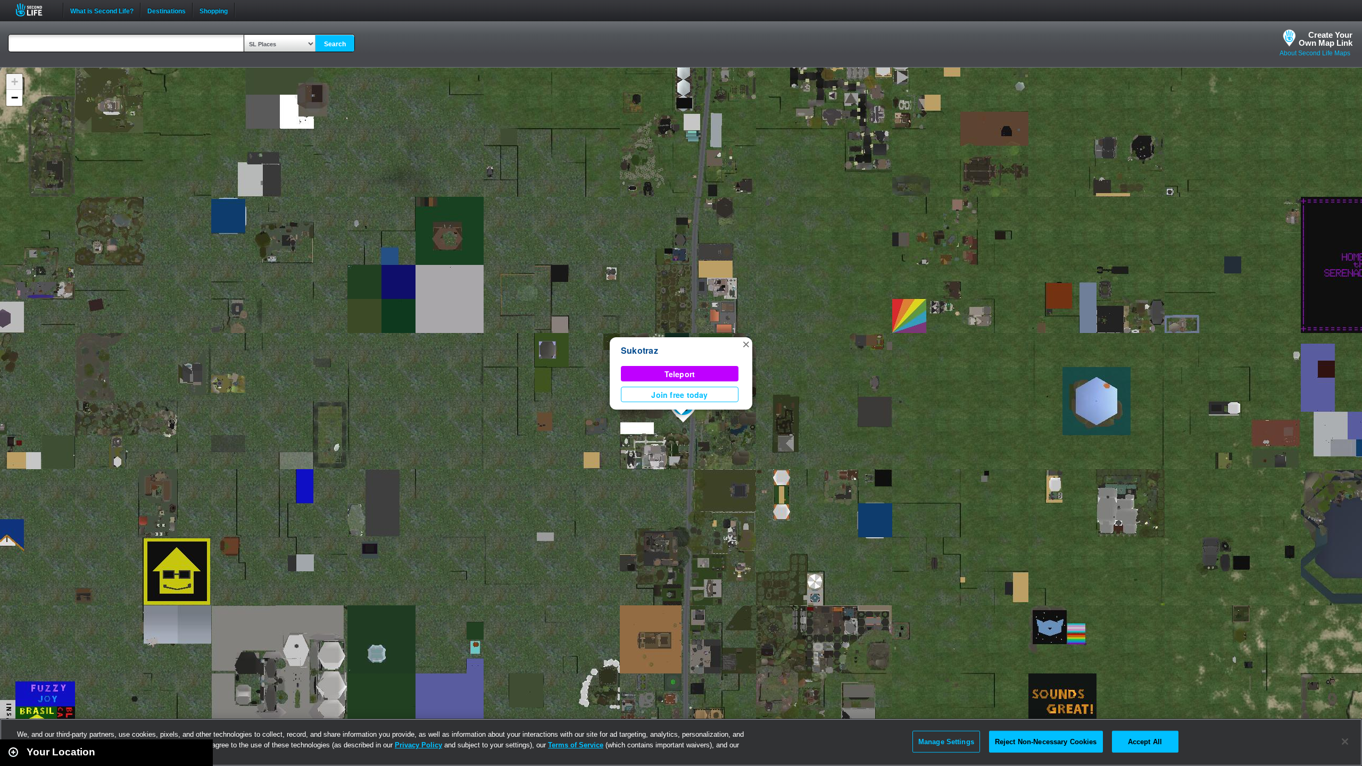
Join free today (679, 394)
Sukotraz (639, 350)
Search (335, 44)
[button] (746, 343)
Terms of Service (575, 745)
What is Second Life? (102, 10)
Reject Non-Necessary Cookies (1046, 741)
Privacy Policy (418, 745)
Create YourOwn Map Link (1325, 38)
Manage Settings (946, 741)
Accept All (1145, 741)
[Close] (1345, 741)
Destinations (166, 10)
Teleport (680, 374)
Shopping (214, 10)
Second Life (35, 10)
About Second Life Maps (1315, 53)
